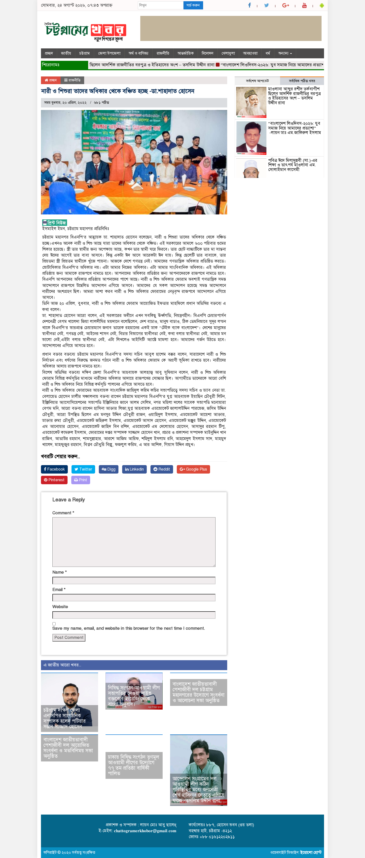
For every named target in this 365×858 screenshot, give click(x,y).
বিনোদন (207, 53)
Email (59, 589)
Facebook (55, 469)
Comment (63, 512)
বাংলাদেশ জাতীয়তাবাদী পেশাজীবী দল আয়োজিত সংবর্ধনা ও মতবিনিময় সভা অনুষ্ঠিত (68, 748)
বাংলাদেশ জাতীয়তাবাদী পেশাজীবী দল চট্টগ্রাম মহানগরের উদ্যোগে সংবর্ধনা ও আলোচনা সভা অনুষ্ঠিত (198, 692)
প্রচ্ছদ (49, 53)
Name (59, 572)
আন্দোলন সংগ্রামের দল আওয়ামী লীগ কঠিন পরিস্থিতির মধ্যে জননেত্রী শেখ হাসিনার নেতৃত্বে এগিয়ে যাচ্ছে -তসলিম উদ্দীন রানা (198, 790)
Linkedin (136, 469)
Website (60, 606)
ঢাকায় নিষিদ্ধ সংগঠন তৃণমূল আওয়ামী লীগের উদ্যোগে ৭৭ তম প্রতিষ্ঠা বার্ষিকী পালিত (133, 765)
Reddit (163, 469)
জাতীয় (66, 53)
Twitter (85, 469)
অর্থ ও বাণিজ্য (138, 53)
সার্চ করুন (193, 5)
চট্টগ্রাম (84, 53)
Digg (110, 469)
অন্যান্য (284, 53)
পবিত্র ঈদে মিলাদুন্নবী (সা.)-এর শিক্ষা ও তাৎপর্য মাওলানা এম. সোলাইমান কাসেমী (292, 165)
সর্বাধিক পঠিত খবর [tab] (302, 81)
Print (82, 480)
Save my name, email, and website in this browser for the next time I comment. (128, 628)
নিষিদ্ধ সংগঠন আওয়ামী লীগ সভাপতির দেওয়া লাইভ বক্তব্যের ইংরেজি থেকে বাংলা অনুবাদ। (134, 696)
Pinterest (56, 480)
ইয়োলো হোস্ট (311, 852)
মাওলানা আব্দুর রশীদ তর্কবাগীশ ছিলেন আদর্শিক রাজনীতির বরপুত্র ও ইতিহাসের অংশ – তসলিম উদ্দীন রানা (111, 65)
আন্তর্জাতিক (186, 53)
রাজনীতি (163, 53)
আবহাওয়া (250, 53)
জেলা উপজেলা (109, 53)
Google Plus (196, 469)
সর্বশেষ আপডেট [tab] (257, 81)
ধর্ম (268, 53)
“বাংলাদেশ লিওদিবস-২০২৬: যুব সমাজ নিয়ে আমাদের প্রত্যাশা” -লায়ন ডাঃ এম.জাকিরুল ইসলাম (294, 128)
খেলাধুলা (228, 53)
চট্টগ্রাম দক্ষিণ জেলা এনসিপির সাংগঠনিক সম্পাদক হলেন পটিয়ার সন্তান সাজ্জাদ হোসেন (64, 718)
